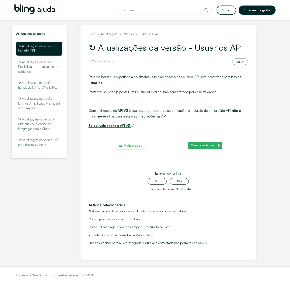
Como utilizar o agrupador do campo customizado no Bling (129, 227)
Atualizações (109, 34)
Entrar (226, 10)
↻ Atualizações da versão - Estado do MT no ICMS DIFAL (37, 85)
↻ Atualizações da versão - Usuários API (36, 48)
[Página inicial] (34, 13)
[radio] (157, 181)
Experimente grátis (257, 10)
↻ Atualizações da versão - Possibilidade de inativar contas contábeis (38, 67)
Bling (92, 34)
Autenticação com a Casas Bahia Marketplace (121, 235)
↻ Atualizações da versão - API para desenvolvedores (38, 142)
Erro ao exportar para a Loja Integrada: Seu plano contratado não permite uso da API (148, 243)
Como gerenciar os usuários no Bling (114, 219)
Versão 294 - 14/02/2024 (140, 34)
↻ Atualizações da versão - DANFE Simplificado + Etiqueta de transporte (39, 103)
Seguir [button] (240, 61)
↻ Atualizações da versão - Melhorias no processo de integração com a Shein (36, 124)
